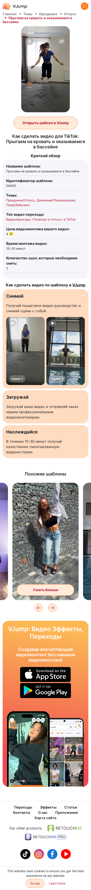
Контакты (21, 812)
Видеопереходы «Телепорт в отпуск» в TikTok (41, 219)
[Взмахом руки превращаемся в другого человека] (28, 749)
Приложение (66, 812)
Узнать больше (45, 590)
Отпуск (70, 14)
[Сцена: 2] (65, 351)
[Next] (52, 608)
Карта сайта (45, 818)
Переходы (23, 807)
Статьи (70, 807)
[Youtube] (66, 853)
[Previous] (38, 608)
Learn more (57, 883)
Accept (35, 883)
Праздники (48, 14)
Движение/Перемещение (56, 200)
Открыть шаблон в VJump (46, 123)
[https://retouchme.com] (64, 828)
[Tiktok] (26, 853)
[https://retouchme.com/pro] (45, 837)
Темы (27, 14)
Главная (10, 14)
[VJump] (15, 6)
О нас (42, 812)
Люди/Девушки (17, 205)
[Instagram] (39, 853)
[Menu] (84, 6)
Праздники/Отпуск (20, 200)
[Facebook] (53, 853)
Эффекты (48, 807)
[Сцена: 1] (25, 351)
